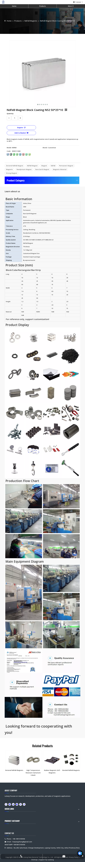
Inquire (20, 127)
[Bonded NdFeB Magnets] (71, 759)
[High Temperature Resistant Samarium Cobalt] (33, 759)
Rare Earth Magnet (42, 169)
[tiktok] (24, 804)
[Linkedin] (9, 804)
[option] (14, 761)
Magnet (44, 166)
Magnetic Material (59, 169)
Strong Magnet (11, 173)
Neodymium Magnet (24, 169)
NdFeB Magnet (32, 166)
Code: (9, 151)
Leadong (51, 860)
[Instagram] (17, 804)
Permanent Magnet (66, 166)
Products (42, 6)
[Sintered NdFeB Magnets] (14, 759)
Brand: (45, 148)
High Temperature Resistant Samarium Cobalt (33, 772)
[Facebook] (6, 804)
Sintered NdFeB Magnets (14, 770)
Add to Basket (20, 133)
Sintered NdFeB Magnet (14, 166)
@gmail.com (27, 842)
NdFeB (53, 166)
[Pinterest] (20, 804)
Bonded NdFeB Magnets (71, 770)
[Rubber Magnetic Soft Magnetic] (52, 759)
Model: (9, 148)
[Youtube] (13, 804)
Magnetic (9, 169)
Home (14, 6)
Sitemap (34, 860)
